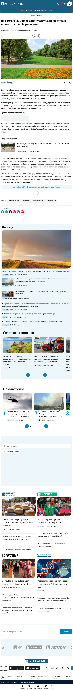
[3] (62, 4)
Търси (66, 631)
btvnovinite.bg (6, 82)
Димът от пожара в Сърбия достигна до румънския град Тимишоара (29, 314)
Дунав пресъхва (26, 10)
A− (65, 83)
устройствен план (38, 200)
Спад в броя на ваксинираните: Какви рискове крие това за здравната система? (33, 321)
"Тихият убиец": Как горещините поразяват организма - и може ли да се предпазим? (18, 597)
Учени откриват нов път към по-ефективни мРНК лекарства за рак (53, 583)
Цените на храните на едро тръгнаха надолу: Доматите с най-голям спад (17, 537)
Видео (50, 10)
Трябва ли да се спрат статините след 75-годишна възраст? (54, 609)
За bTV (2, 677)
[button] (28, 375)
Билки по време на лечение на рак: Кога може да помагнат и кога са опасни (53, 599)
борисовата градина (13, 200)
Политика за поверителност (19, 677)
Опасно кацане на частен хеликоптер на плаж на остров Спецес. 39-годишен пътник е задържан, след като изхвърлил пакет (19, 414)
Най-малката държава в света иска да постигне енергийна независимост (17, 548)
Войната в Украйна (40, 10)
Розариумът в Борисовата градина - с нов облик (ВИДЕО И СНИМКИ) (44, 145)
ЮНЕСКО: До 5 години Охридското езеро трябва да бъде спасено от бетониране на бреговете (17, 360)
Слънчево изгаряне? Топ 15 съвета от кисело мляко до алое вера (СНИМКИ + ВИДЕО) (18, 610)
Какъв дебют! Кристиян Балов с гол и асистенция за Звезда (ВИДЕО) (52, 534)
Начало (33, 15)
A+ (70, 83)
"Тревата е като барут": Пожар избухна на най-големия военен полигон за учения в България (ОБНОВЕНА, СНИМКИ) (42, 280)
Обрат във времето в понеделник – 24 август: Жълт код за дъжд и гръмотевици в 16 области (36, 271)
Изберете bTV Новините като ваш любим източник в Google (38, 187)
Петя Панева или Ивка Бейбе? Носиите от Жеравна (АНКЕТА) (17, 582)
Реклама (9, 676)
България (40, 15)
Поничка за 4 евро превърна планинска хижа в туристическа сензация (18, 522)
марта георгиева (51, 200)
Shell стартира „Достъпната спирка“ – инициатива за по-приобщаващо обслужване (40, 292)
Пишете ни (68, 677)
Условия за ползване (56, 677)
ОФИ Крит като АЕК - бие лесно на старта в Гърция (51, 544)
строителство (26, 200)
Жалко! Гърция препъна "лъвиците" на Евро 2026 (49, 521)
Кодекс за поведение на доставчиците (38, 677)
